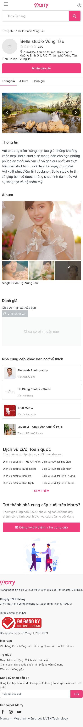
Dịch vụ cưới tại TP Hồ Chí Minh (22, 461)
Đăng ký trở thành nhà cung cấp (43, 527)
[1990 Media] (10, 410)
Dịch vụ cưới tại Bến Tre (17, 475)
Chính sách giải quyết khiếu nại (18, 664)
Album (23, 81)
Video (70, 646)
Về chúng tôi (7, 646)
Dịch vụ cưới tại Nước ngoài (19, 468)
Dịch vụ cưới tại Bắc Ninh (56, 468)
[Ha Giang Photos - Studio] (10, 391)
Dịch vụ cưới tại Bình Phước (58, 482)
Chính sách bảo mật (36, 660)
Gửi (76, 694)
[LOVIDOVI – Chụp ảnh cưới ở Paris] (10, 429)
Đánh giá (39, 81)
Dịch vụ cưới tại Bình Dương (58, 475)
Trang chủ (8, 30)
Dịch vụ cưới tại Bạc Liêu (56, 461)
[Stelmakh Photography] (10, 372)
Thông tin (8, 81)
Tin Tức (60, 646)
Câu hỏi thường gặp (12, 669)
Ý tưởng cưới (24, 646)
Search (74, 16)
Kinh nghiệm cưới (44, 646)
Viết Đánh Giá (17, 313)
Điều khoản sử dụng (51, 664)
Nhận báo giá (41, 68)
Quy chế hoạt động (11, 660)
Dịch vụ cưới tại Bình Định (18, 482)
